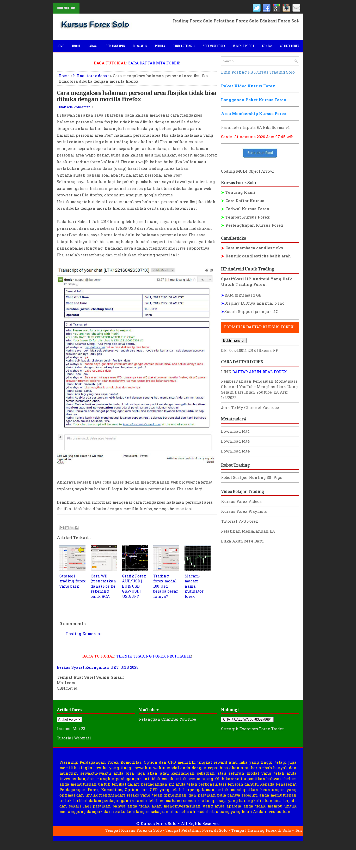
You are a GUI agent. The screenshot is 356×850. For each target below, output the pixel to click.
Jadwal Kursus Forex (245, 208)
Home (60, 46)
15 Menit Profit (243, 46)
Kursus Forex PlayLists (244, 511)
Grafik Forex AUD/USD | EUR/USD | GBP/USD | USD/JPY (134, 586)
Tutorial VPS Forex (239, 521)
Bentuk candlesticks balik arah (256, 255)
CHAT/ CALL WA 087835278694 (247, 719)
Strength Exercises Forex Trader (252, 728)
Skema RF (268, 350)
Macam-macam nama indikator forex (194, 586)
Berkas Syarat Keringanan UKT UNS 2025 (97, 667)
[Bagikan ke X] (71, 527)
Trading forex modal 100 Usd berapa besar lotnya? (165, 586)
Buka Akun (140, 46)
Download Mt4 (235, 431)
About (76, 46)
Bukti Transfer (233, 340)
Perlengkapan (115, 46)
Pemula (160, 46)
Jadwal (93, 46)
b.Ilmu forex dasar (91, 75)
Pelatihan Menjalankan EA (248, 531)
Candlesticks (184, 45)
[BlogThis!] (66, 527)
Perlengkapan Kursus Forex (252, 225)
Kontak (267, 46)
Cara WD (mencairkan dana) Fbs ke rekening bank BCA (103, 586)
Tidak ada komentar (73, 107)
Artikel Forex (289, 46)
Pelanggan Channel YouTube (167, 719)
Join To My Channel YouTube (250, 407)
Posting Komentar (84, 633)
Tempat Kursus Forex (245, 217)
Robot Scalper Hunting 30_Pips (251, 477)
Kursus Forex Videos (241, 501)
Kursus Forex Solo (158, 823)
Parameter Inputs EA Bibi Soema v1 (255, 127)
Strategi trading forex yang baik (72, 581)
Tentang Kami (238, 192)
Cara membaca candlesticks (252, 247)
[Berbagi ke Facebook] (76, 527)
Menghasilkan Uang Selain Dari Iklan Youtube (259, 389)
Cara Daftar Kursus (242, 200)
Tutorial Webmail (74, 737)
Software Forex (214, 46)
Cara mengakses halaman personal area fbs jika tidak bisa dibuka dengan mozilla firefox (136, 95)
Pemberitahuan (236, 381)
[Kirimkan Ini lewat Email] (61, 527)
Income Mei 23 (71, 728)
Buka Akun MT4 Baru (242, 541)
